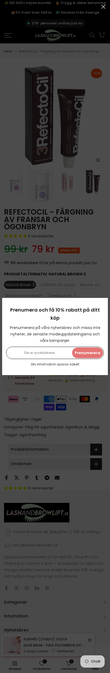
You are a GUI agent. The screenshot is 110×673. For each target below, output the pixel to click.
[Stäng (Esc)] (103, 6)
